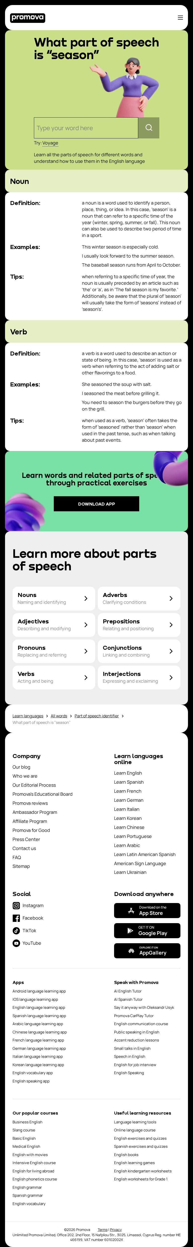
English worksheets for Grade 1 (141, 1179)
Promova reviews (30, 803)
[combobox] (37, 128)
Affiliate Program (30, 821)
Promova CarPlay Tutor (134, 1015)
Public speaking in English (136, 1032)
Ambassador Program (35, 812)
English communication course (141, 1023)
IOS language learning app (35, 999)
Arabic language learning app (38, 1023)
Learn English (128, 773)
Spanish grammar (28, 1195)
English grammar (27, 1187)
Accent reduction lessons (136, 1040)
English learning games (134, 1162)
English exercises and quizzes (140, 1138)
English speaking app (31, 1081)
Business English (27, 1122)
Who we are (25, 776)
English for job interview (135, 1064)
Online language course (135, 1130)
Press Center (26, 839)
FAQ (17, 857)
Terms (103, 1229)
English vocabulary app (33, 1072)
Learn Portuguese (133, 836)
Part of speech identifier (97, 716)
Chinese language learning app (40, 1032)
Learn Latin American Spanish (145, 854)
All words (59, 716)
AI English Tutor (127, 991)
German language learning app (39, 1048)
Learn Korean (128, 818)
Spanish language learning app (39, 1015)
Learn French (127, 791)
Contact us (24, 848)
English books (126, 1154)
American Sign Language (140, 863)
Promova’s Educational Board (43, 794)
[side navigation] (180, 18)
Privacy (116, 1229)
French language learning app (38, 1040)
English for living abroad (33, 1171)
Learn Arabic (127, 845)
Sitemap (21, 866)
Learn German (128, 800)
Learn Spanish (129, 782)
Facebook (33, 918)
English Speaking (129, 1072)
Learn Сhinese (129, 827)
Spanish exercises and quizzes (141, 1146)
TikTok (29, 930)
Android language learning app (39, 991)
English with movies (30, 1154)
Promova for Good (31, 830)
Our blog (21, 767)
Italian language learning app (38, 1056)
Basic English (24, 1138)
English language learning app (39, 1007)
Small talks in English (132, 1048)
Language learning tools (135, 1122)
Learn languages (28, 716)
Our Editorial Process (34, 785)
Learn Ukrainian (130, 872)
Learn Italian (126, 809)
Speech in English (129, 1056)
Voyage (50, 143)
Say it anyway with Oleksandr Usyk (144, 1007)
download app (96, 504)
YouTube (32, 943)
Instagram (33, 905)
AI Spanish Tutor (128, 999)
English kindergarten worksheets (143, 1171)
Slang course (24, 1130)
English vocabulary (29, 1203)
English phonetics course (35, 1179)
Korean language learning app (38, 1064)
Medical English (26, 1146)
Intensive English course (34, 1162)
